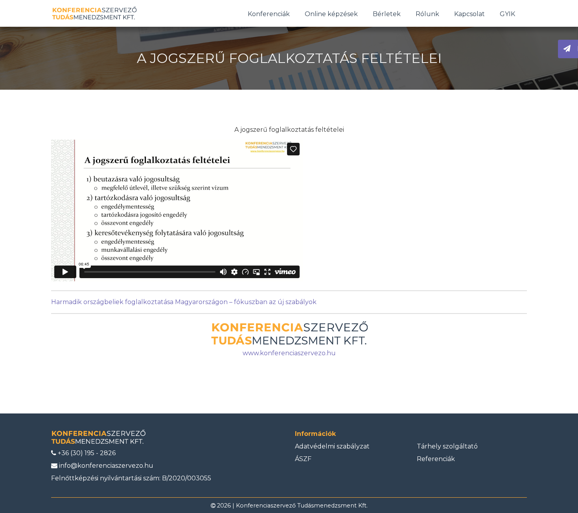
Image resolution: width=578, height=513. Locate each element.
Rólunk (427, 14)
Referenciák (436, 459)
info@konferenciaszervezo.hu (105, 465)
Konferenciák (269, 14)
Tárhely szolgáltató (447, 446)
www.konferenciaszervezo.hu (289, 353)
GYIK (507, 14)
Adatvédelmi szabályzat (332, 446)
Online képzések (331, 14)
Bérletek (387, 14)
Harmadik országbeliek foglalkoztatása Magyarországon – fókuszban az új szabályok (184, 302)
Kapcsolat (469, 14)
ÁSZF (303, 459)
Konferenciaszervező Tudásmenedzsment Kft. (302, 505)
